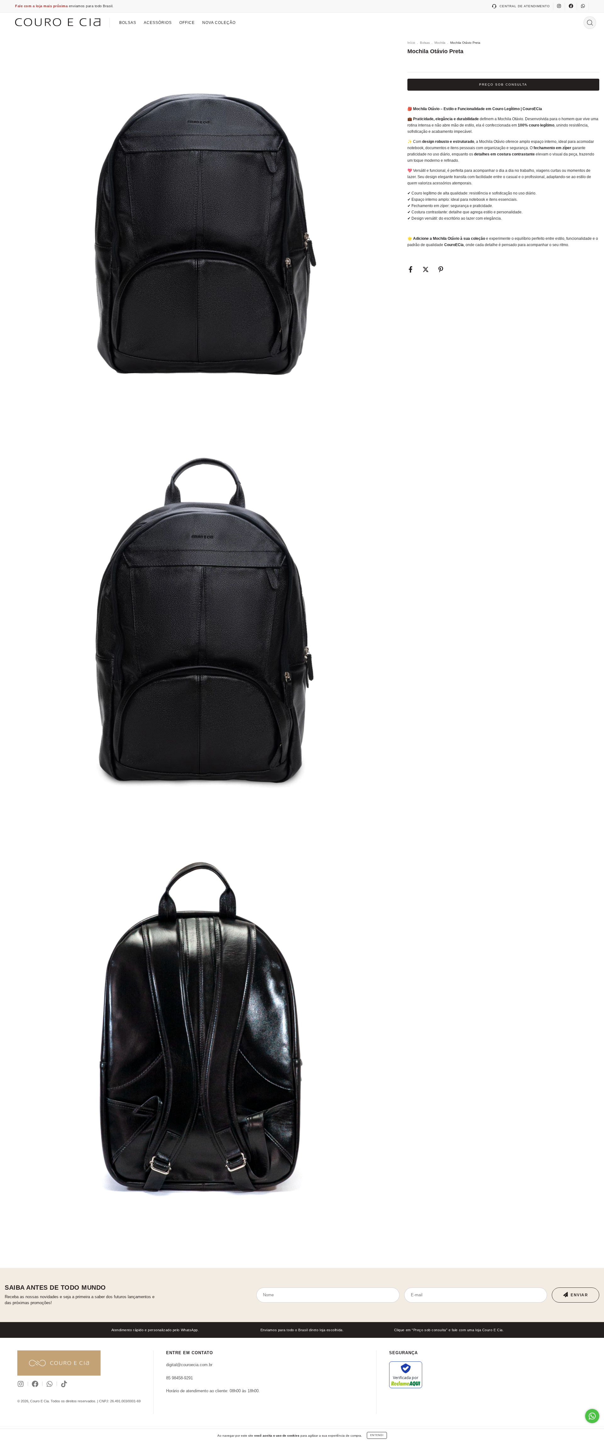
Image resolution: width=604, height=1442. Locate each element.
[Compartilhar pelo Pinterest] (441, 270)
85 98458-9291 (179, 1378)
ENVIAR (579, 1295)
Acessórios (158, 22)
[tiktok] (64, 1384)
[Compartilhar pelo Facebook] (411, 270)
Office (187, 22)
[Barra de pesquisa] (590, 22)
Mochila (439, 42)
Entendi (376, 1435)
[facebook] (571, 6)
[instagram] (559, 6)
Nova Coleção (219, 22)
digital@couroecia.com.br (189, 1364)
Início (411, 42)
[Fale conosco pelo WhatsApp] (592, 1416)
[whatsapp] (583, 6)
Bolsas (127, 22)
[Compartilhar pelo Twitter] (426, 270)
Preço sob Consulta (503, 84)
